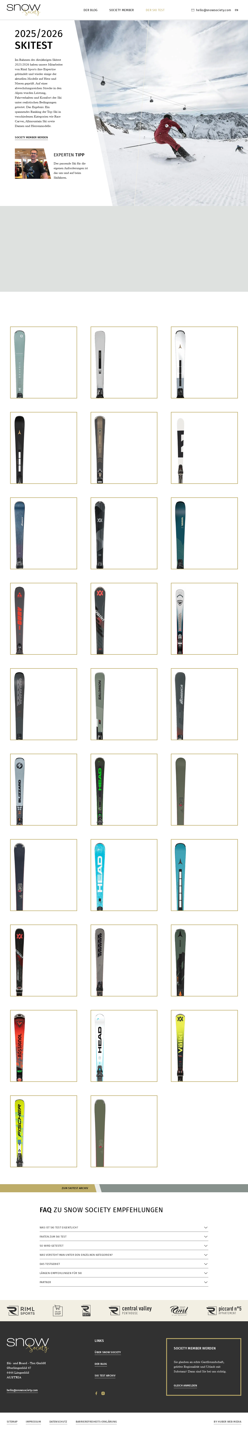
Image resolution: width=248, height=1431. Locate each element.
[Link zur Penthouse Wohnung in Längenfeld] (130, 1310)
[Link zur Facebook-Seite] (96, 1393)
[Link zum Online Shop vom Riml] (58, 1310)
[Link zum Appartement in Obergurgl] (223, 1310)
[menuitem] (236, 10)
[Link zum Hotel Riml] (179, 1311)
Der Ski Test (155, 10)
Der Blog (91, 10)
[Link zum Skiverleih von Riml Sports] (85, 1310)
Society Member (121, 10)
